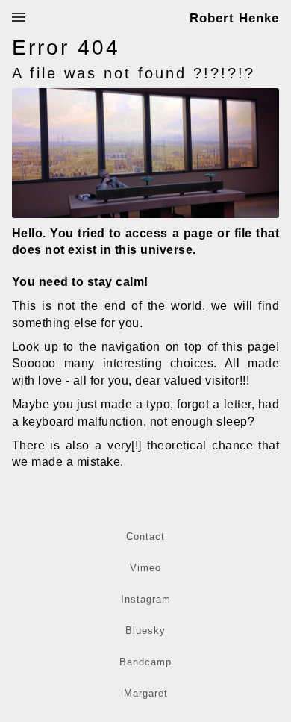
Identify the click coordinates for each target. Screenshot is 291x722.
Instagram (146, 599)
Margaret (146, 693)
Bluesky (145, 630)
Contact (145, 536)
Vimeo (145, 567)
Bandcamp (145, 661)
